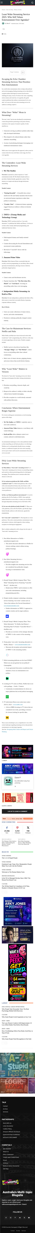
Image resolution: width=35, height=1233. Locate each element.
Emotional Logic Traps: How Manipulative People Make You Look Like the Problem (17, 865)
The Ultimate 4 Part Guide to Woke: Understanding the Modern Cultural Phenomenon (9, 843)
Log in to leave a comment (17, 811)
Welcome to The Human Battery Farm (13, 872)
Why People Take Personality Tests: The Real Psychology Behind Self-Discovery (15, 1010)
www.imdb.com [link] (17, 704)
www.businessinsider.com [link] (11, 606)
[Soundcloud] (20, 1218)
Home (3, 9)
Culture (4, 883)
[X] (15, 786)
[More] (23, 39)
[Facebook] (6, 1218)
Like (7, 826)
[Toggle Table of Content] (22, 72)
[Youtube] (29, 1218)
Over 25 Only (9, 9)
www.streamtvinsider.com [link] (22, 644)
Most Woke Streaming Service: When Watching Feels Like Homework (24, 842)
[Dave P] (3, 23)
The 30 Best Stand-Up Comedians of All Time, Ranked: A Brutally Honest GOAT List (16, 887)
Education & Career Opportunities (13, 1006)
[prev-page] (3, 892)
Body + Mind (6, 1020)
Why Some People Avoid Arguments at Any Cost (16, 1017)
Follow (17, 826)
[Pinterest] (15, 1218)
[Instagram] (10, 1218)
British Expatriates (8, 875)
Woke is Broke (18, 9)
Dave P (8, 23)
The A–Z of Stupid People (9, 858)
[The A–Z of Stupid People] (17, 1065)
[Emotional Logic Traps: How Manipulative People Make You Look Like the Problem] (14, 1086)
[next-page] (6, 892)
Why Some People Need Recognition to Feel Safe (16, 1039)
